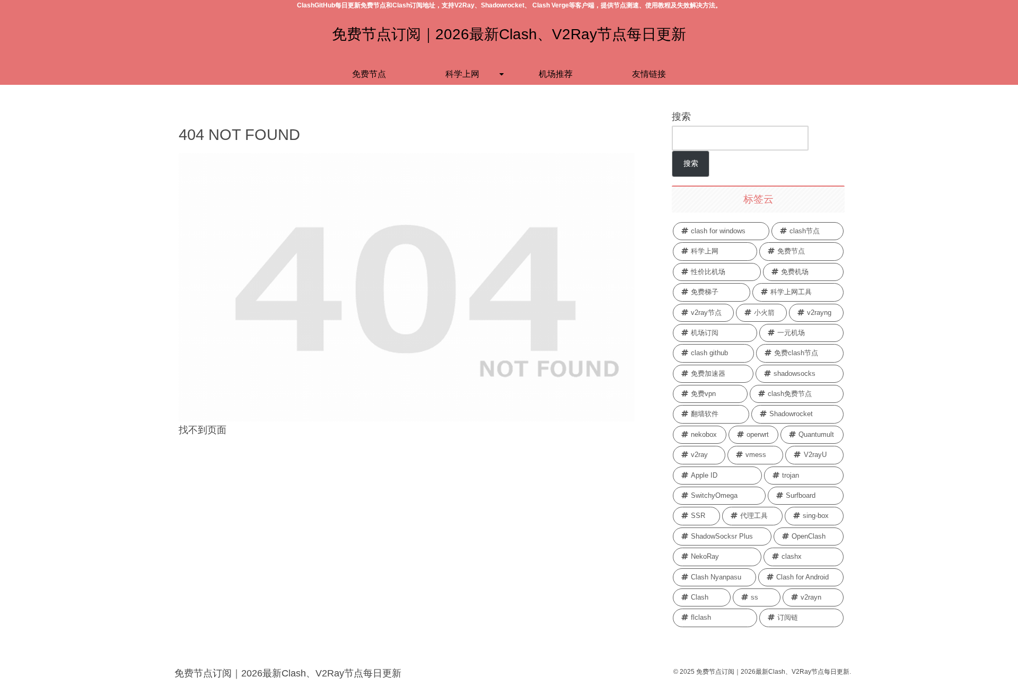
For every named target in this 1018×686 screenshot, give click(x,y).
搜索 (681, 116)
